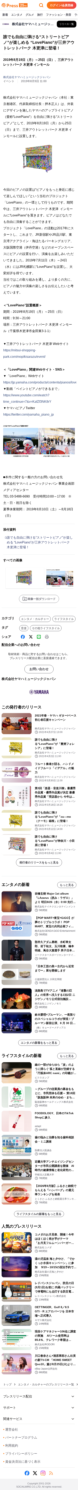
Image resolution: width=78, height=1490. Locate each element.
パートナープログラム (20, 1437)
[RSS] (51, 1473)
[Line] (39, 637)
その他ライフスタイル (46, 628)
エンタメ (16, 14)
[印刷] (47, 637)
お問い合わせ (39, 669)
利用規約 (10, 1445)
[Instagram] (43, 1473)
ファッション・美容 (58, 14)
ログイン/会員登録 (61, 5)
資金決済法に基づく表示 (21, 1461)
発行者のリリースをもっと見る (39, 862)
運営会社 (10, 1429)
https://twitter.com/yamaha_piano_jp (28, 414)
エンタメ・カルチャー (35, 619)
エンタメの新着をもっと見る (39, 1042)
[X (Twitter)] (31, 637)
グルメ (30, 14)
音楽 (24, 628)
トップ (7, 1384)
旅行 (40, 14)
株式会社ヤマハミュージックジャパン (27, 77)
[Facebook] (23, 637)
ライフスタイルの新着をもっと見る (39, 1214)
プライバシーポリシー (20, 1453)
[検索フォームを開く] (41, 5)
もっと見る (67, 885)
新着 (5, 14)
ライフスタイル (64, 619)
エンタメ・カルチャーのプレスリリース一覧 (46, 1384)
